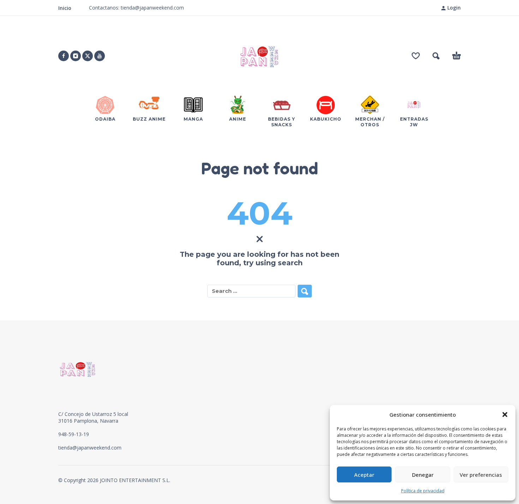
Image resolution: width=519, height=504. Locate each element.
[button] (504, 414)
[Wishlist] (416, 55)
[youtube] (99, 56)
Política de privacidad (423, 491)
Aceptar (364, 474)
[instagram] (75, 56)
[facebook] (63, 56)
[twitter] (87, 56)
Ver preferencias (481, 474)
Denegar (423, 474)
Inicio (64, 8)
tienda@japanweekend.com (89, 447)
